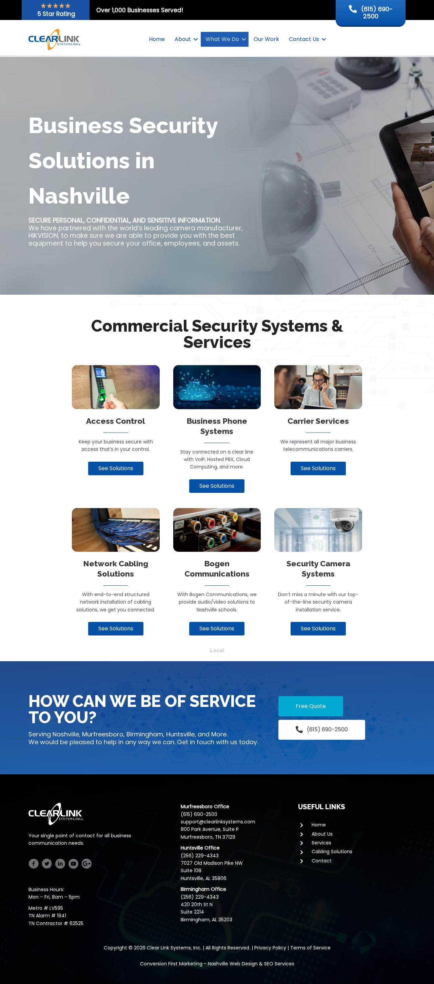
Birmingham (144, 734)
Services (321, 842)
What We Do (222, 39)
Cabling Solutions (332, 851)
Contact (322, 860)
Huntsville (180, 734)
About (183, 39)
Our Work (266, 39)
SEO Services (279, 963)
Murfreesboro (102, 734)
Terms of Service (310, 947)
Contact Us (304, 39)
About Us (322, 834)
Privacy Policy (270, 947)
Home (157, 39)
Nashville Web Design (233, 963)
